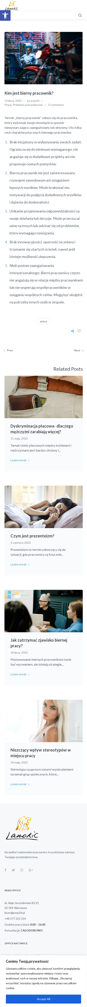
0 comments (56, 104)
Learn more (19, 460)
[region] (43, 981)
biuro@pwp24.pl (14, 912)
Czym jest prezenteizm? (32, 535)
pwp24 (35, 100)
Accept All (43, 999)
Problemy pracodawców (28, 104)
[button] (5, 15)
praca (43, 321)
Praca (8, 104)
